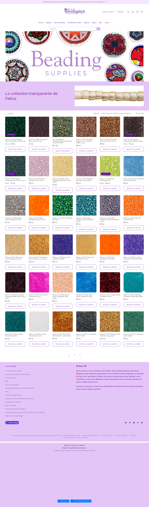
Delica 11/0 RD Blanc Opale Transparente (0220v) (37, 335)
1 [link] (68, 355)
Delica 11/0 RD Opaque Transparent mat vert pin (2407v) (15, 179)
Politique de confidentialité (90, 435)
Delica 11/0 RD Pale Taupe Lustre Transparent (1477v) (13, 218)
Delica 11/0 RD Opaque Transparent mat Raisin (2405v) (133, 140)
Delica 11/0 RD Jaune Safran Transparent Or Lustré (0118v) (62, 335)
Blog (7, 391)
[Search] (98, 28)
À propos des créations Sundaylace (17, 374)
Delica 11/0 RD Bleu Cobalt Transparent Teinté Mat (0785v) (133, 258)
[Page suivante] (80, 355)
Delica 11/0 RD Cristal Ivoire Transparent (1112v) (85, 258)
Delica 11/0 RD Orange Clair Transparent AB (132, 218)
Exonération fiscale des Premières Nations (20, 388)
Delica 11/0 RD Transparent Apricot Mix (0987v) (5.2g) (108, 140)
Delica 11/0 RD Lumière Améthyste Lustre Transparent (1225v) (109, 219)
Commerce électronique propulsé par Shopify (48, 435)
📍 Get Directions (63, 501)
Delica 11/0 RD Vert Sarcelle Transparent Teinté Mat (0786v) (133, 295)
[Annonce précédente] (5, 2)
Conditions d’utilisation (106, 435)
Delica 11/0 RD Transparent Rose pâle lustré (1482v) (84, 179)
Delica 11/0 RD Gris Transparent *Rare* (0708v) (86, 335)
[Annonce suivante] (143, 2)
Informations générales (13, 395)
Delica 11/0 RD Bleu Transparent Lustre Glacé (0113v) (134, 179)
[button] (128, 11)
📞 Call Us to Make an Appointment (81, 501)
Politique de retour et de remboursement (19, 398)
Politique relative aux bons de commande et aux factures (25, 412)
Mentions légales (83, 437)
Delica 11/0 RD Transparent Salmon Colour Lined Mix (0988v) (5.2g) (84, 141)
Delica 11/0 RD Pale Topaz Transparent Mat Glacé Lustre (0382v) (62, 180)
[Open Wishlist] (137, 11)
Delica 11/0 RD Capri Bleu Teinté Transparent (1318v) (84, 295)
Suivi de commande (12, 384)
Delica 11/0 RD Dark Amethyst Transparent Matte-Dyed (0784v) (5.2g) (15, 296)
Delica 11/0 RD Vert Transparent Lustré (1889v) (133, 335)
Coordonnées (133, 435)
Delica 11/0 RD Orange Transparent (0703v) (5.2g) (37, 218)
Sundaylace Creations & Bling (25, 435)
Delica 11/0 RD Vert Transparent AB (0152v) (62, 218)
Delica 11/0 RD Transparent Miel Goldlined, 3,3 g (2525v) (110, 335)
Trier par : (96, 113)
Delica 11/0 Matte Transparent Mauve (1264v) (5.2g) (38, 140)
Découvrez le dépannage (14, 416)
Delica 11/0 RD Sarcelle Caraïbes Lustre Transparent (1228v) (85, 219)
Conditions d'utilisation (13, 402)
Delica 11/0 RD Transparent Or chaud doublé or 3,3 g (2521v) (38, 258)
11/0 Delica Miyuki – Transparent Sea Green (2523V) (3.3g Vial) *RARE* (62, 141)
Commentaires (10, 378)
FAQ (6, 381)
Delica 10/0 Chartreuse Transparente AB (107, 179)
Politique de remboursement (15, 409)
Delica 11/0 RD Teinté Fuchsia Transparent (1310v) (38, 295)
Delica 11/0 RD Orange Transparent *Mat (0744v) (107, 258)
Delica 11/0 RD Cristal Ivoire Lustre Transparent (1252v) (14, 258)
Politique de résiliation (69, 437)
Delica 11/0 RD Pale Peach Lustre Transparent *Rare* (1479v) (61, 296)
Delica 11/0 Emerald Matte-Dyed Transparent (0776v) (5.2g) (15, 140)
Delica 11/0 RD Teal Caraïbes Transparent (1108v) (14, 335)
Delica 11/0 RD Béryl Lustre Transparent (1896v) (61, 258)
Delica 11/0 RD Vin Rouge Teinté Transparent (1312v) (110, 295)
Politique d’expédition (121, 435)
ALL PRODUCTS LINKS (13, 371)
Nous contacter (10, 405)
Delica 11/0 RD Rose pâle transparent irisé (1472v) (37, 179)
